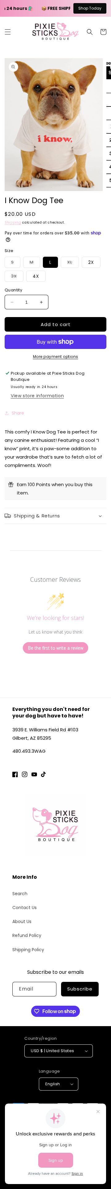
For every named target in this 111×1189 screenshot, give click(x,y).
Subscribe (79, 989)
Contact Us (24, 907)
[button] (7, 32)
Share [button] (18, 413)
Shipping (13, 222)
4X (36, 276)
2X (91, 262)
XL (73, 263)
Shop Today (89, 8)
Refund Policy (26, 935)
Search (19, 894)
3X (17, 277)
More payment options (55, 356)
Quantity (13, 290)
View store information (37, 396)
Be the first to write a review (55, 648)
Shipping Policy (28, 950)
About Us (21, 921)
